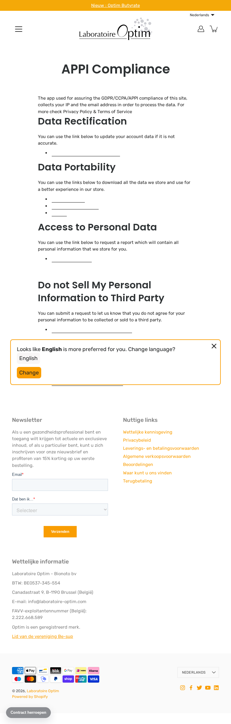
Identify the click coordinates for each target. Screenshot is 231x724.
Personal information (75, 206)
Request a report (72, 258)
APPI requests (68, 199)
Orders (59, 212)
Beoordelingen (138, 464)
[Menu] (18, 29)
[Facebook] (191, 687)
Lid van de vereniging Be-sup (42, 636)
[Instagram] (182, 687)
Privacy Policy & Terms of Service (97, 111)
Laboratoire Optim (43, 691)
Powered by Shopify (30, 696)
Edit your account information (86, 152)
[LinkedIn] (216, 687)
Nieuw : (99, 5)
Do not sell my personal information (92, 329)
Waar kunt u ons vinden (147, 473)
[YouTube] (208, 687)
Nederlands (193, 672)
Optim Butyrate (124, 5)
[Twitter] (199, 687)
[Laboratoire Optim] (115, 29)
